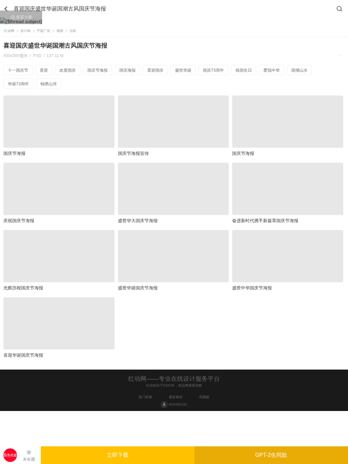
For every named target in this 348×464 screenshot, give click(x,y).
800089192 (178, 404)
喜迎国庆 (155, 70)
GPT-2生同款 (271, 455)
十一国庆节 (18, 70)
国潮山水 (299, 70)
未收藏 (29, 459)
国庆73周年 (213, 70)
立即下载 (117, 455)
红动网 (9, 31)
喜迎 (44, 70)
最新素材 (175, 397)
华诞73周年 (18, 84)
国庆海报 (127, 70)
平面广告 (43, 31)
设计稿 (25, 31)
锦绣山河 (48, 84)
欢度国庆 (67, 70)
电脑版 (204, 397)
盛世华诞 (183, 70)
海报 (59, 31)
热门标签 (145, 397)
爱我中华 (271, 70)
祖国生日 (244, 70)
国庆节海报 (97, 70)
